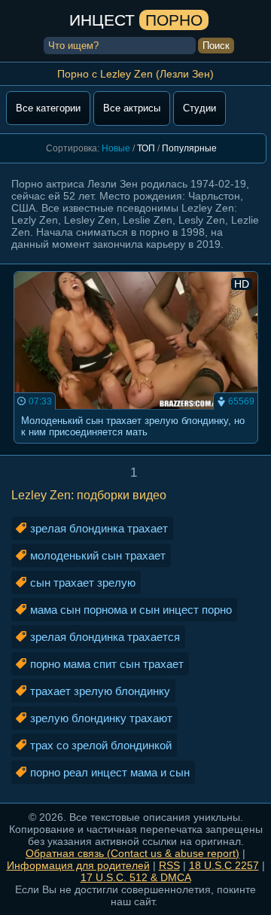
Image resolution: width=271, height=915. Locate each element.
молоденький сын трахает (98, 555)
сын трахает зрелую (83, 582)
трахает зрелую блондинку (100, 691)
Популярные (189, 148)
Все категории (48, 108)
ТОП (146, 148)
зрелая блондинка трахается (105, 636)
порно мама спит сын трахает (107, 663)
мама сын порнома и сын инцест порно (131, 609)
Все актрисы (131, 108)
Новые (116, 148)
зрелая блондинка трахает (99, 528)
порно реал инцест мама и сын (110, 772)
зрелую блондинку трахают (101, 718)
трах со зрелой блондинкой (101, 745)
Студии (199, 108)
